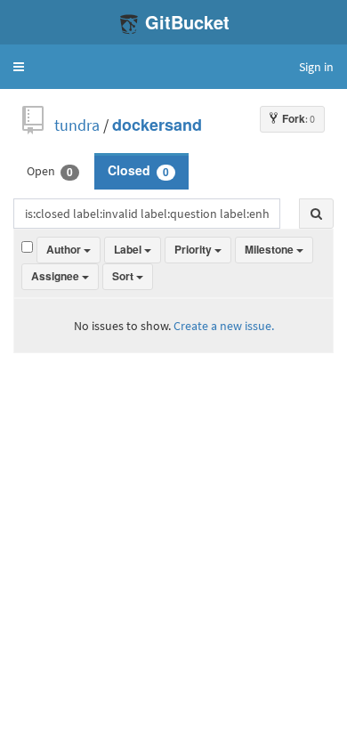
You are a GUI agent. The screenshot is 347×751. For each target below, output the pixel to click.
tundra (77, 125)
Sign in (316, 67)
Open (50, 171)
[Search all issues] (316, 213)
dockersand (157, 125)
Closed (138, 171)
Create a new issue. (224, 326)
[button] (18, 66)
